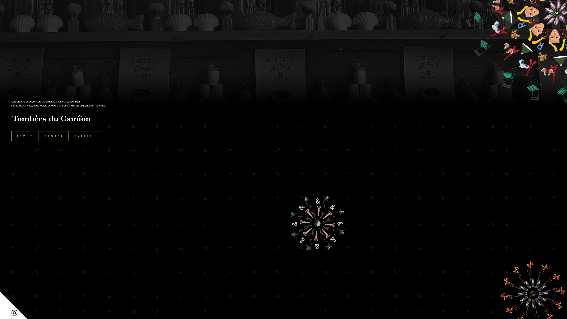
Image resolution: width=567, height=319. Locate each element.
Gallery (85, 136)
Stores (54, 136)
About (25, 136)
